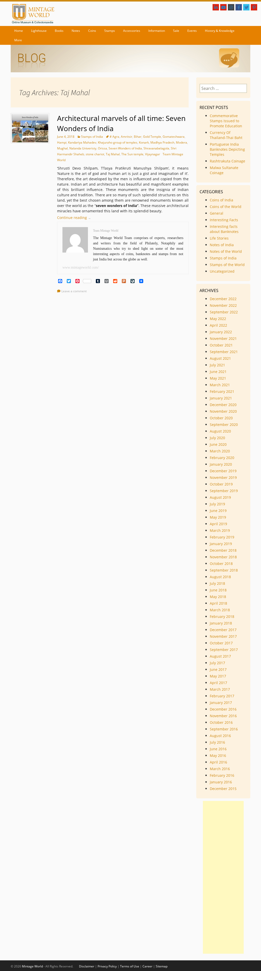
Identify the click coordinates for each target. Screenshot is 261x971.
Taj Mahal (113, 154)
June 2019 (218, 510)
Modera (181, 142)
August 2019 (220, 497)
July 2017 (217, 662)
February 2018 (222, 616)
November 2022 (223, 305)
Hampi (62, 142)
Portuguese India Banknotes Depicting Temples (227, 149)
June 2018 (218, 590)
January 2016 (221, 782)
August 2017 (220, 656)
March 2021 (220, 384)
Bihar (137, 136)
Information (156, 31)
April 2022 (218, 325)
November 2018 (223, 556)
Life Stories (219, 238)
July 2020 (217, 437)
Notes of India (222, 244)
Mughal (62, 148)
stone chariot (95, 154)
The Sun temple (132, 154)
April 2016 (218, 762)
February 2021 (222, 391)
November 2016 (223, 715)
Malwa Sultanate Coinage (224, 170)
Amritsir (126, 136)
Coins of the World (225, 206)
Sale (176, 31)
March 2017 (220, 689)
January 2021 (221, 398)
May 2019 (218, 517)
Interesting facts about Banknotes (224, 229)
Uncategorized (222, 271)
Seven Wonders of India (125, 148)
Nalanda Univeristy (82, 148)
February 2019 (222, 537)
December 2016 (223, 709)
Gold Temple (152, 136)
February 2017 (222, 695)
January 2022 (221, 331)
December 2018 (223, 550)
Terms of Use (129, 966)
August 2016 (220, 735)
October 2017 (221, 643)
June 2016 (218, 748)
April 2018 (218, 603)
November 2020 (223, 411)
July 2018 (217, 583)
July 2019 (217, 504)
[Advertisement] (223, 877)
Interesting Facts (224, 219)
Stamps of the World (227, 264)
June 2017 (218, 669)
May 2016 (218, 755)
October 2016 (221, 722)
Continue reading (75, 217)
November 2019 (223, 477)
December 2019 (223, 470)
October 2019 (221, 484)
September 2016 (224, 729)
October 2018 (221, 563)
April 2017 (218, 682)
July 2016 (217, 742)
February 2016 (222, 775)
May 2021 (218, 378)
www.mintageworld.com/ (80, 267)
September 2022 (224, 312)
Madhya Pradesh (162, 142)
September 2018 (224, 570)
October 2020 (221, 417)
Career (147, 966)
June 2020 (218, 444)
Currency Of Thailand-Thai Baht (226, 135)
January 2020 (221, 464)
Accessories (131, 31)
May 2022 (218, 318)
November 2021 (223, 338)
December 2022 (223, 298)
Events (192, 31)
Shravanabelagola (156, 148)
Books (59, 31)
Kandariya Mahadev (82, 142)
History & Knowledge (219, 31)
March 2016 (220, 768)
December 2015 (223, 788)
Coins (92, 31)
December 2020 (223, 404)
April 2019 (218, 523)
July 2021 (217, 365)
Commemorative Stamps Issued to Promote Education (226, 120)
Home (18, 31)
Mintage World (32, 966)
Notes (76, 31)
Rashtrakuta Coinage (227, 161)
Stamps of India (92, 136)
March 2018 (220, 609)
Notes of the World (226, 251)
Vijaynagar (152, 154)
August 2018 (220, 576)
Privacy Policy (107, 966)
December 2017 (223, 629)
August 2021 (220, 358)
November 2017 (223, 636)
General (216, 213)
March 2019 (220, 530)
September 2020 (224, 424)
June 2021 (218, 371)
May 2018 (218, 596)
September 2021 (224, 351)
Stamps (109, 31)
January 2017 (221, 702)
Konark (144, 142)
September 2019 (224, 490)
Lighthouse (39, 31)
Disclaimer (86, 966)
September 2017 (224, 649)
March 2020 (220, 451)
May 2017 (218, 676)
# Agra (114, 136)
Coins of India (221, 200)
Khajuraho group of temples (117, 142)
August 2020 (220, 431)
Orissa (102, 148)
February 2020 (222, 457)
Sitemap (161, 966)
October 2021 (221, 345)
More (18, 40)
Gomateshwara (174, 136)
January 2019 (221, 543)
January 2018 (221, 623)
